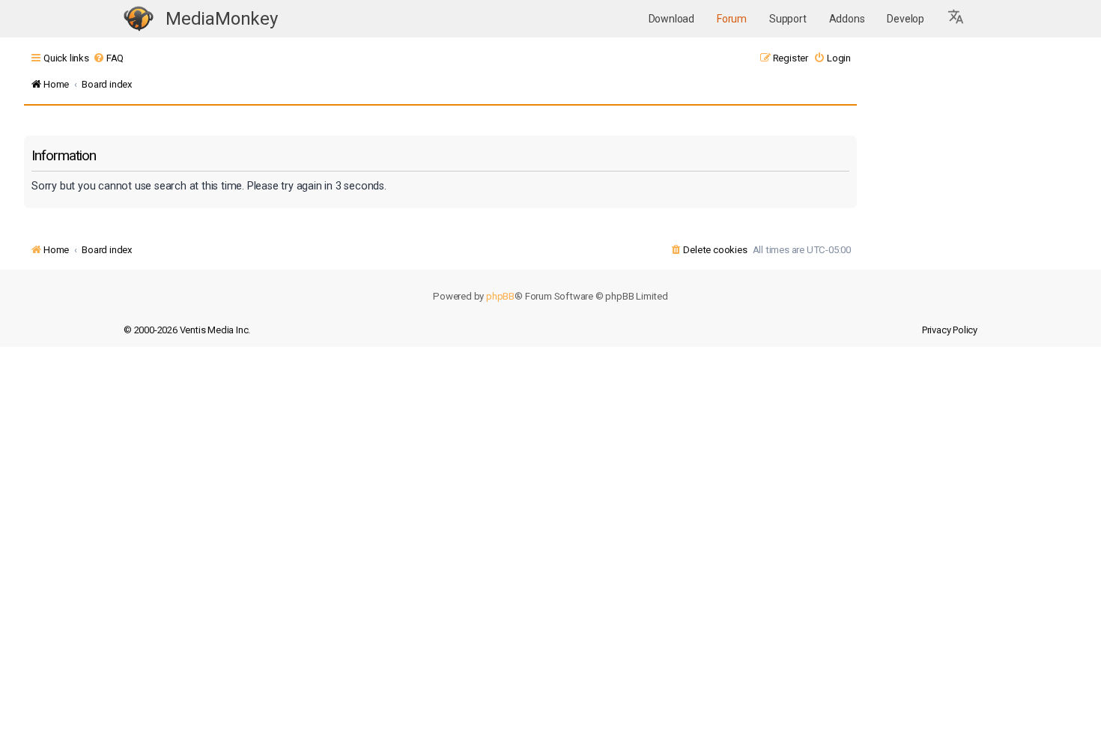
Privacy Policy (949, 330)
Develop (905, 19)
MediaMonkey (222, 18)
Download (671, 19)
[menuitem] (108, 58)
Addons (847, 19)
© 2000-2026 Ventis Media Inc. (187, 330)
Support (788, 19)
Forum (732, 19)
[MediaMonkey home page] (139, 19)
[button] (956, 18)
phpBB (500, 296)
